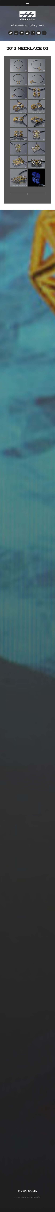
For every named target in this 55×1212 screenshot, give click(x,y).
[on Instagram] (33, 33)
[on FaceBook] (44, 33)
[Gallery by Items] (21, 33)
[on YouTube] (38, 33)
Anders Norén (33, 1197)
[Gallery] (16, 33)
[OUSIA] (27, 16)
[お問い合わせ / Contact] (27, 33)
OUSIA (32, 1190)
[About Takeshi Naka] (10, 33)
